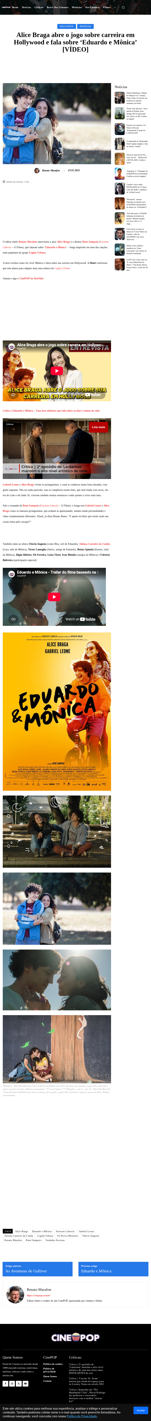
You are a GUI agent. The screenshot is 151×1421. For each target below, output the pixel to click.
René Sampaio (90, 241)
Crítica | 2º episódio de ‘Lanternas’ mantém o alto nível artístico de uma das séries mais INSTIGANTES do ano (86, 1368)
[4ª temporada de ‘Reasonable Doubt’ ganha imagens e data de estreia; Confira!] (120, 144)
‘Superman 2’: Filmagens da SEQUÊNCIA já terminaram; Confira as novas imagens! (137, 173)
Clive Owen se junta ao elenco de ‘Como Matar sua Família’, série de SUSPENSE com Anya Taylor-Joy (137, 234)
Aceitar (141, 1410)
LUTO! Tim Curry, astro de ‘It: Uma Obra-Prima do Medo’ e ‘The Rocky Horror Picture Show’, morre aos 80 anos (137, 265)
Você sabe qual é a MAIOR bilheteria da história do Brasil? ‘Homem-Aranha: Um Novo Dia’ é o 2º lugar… (137, 218)
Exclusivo (66, 26)
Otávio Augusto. (91, 1235)
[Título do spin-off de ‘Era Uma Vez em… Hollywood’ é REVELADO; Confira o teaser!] (120, 159)
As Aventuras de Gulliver (26, 1271)
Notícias (85, 26)
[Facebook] (5, 1384)
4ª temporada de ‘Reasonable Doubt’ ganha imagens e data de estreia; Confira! (137, 143)
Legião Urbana (37, 252)
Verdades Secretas (55, 1240)
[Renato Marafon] (37, 170)
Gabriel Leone (11, 484)
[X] (19, 1384)
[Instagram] (12, 1384)
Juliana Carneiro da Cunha (94, 544)
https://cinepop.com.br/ (38, 1295)
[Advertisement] (57, 213)
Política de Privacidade (82, 1416)
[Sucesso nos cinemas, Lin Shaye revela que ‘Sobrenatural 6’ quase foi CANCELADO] (120, 129)
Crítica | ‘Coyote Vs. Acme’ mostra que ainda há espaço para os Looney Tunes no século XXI (86, 1381)
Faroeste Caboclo (49, 505)
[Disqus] (57, 1174)
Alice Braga (63, 241)
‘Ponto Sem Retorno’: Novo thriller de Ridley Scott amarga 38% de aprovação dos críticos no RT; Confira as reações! (137, 114)
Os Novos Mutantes (67, 1235)
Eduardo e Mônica (55, 247)
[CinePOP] (6, 7)
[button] (123, 7)
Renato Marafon (51, 170)
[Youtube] (25, 1384)
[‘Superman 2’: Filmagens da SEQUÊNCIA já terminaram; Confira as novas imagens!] (120, 174)
